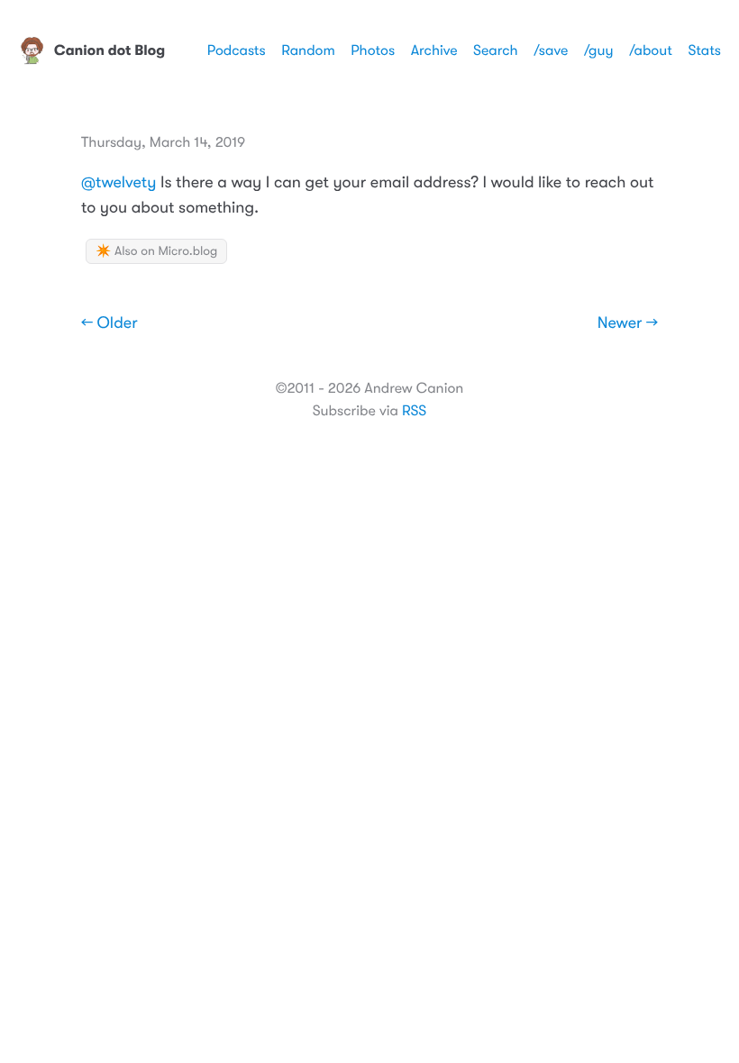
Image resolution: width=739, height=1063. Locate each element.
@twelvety (118, 183)
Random (308, 50)
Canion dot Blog (109, 50)
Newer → (628, 323)
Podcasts (236, 50)
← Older (109, 323)
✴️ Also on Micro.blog (156, 251)
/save (551, 50)
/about (650, 50)
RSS (414, 411)
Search (495, 50)
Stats (704, 50)
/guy (599, 50)
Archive (434, 50)
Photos (373, 50)
